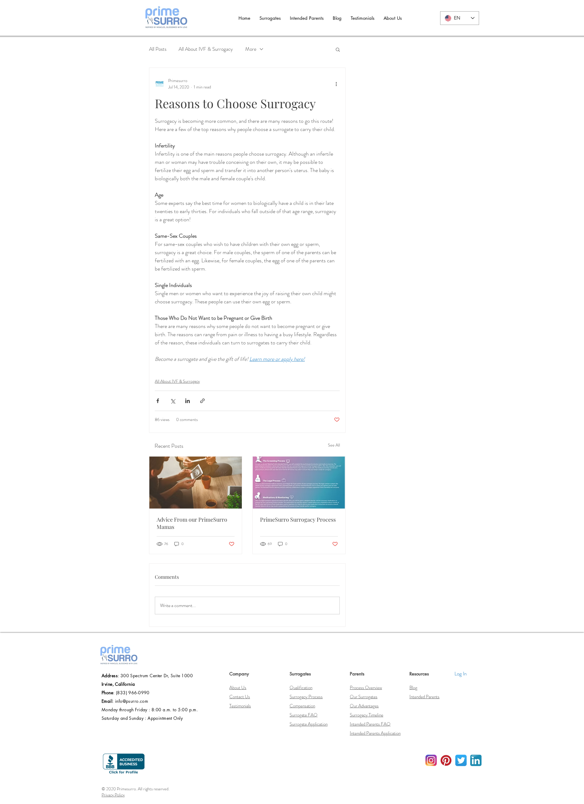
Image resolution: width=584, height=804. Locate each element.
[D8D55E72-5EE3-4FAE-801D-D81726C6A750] (461, 760)
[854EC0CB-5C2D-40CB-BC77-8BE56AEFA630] (446, 760)
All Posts (157, 49)
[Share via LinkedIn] (187, 401)
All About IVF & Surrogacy (206, 49)
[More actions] (336, 84)
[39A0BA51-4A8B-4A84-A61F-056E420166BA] (476, 760)
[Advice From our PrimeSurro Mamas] (195, 483)
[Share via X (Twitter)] (173, 401)
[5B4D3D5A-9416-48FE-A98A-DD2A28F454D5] (431, 760)
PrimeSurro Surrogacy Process (298, 519)
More (250, 49)
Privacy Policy (113, 795)
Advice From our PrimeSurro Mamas (192, 523)
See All (334, 445)
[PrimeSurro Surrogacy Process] (299, 483)
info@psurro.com (131, 701)
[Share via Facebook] (158, 401)
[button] (270, 18)
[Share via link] (202, 401)
